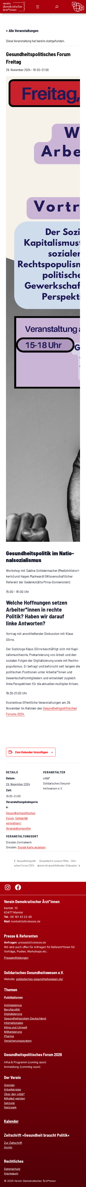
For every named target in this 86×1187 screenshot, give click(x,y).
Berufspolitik (12, 1009)
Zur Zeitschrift (13, 1142)
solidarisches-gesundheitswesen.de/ (39, 979)
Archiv (8, 1147)
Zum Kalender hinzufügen (31, 752)
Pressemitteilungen (16, 957)
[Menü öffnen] (37, 6)
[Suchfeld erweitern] (57, 6)
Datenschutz (12, 1168)
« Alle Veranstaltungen (22, 30)
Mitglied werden (14, 1098)
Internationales (13, 1022)
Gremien (9, 1085)
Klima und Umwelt (15, 1027)
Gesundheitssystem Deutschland (25, 1018)
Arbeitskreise (12, 1089)
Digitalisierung (13, 1013)
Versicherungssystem (18, 1040)
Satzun (8, 1103)
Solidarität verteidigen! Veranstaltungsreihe (18, 823)
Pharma (9, 1036)
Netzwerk (10, 1107)
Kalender (11, 1121)
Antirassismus (13, 1005)
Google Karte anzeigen (32, 847)
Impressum (11, 1173)
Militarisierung (13, 1031)
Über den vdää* (14, 1094)
